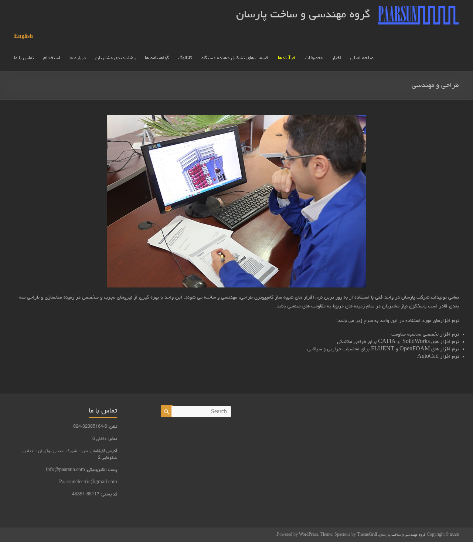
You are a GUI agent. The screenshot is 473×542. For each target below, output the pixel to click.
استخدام (51, 58)
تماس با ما (24, 58)
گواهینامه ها (157, 58)
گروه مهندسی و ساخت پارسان (303, 15)
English (23, 37)
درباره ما (77, 58)
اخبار (336, 58)
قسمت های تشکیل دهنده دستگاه (235, 58)
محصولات (314, 58)
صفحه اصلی (362, 58)
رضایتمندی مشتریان (115, 58)
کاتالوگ (185, 58)
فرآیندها (287, 58)
